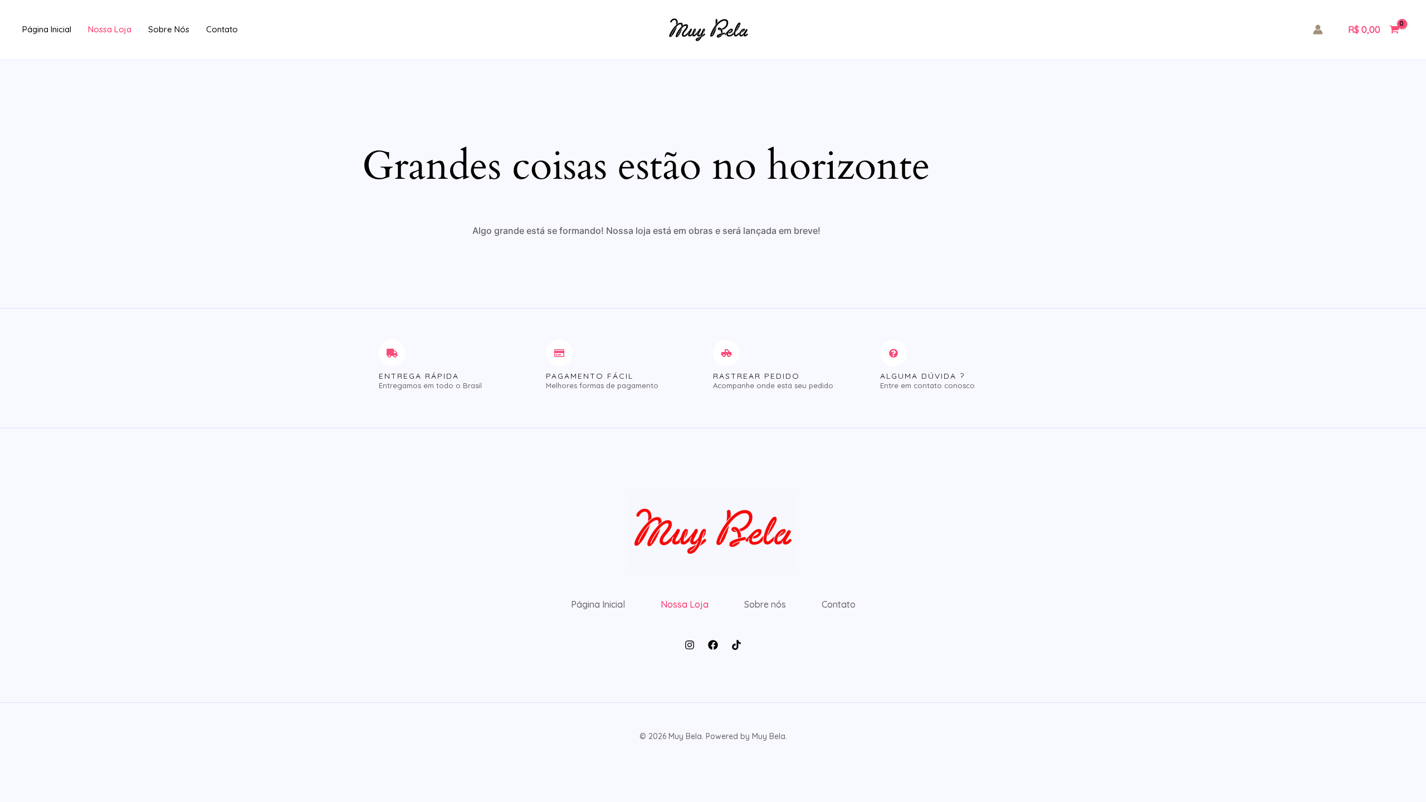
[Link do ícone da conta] (1318, 30)
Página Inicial (46, 29)
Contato (222, 29)
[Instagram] (690, 645)
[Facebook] (713, 645)
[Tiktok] (736, 645)
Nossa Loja (109, 29)
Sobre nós (168, 29)
